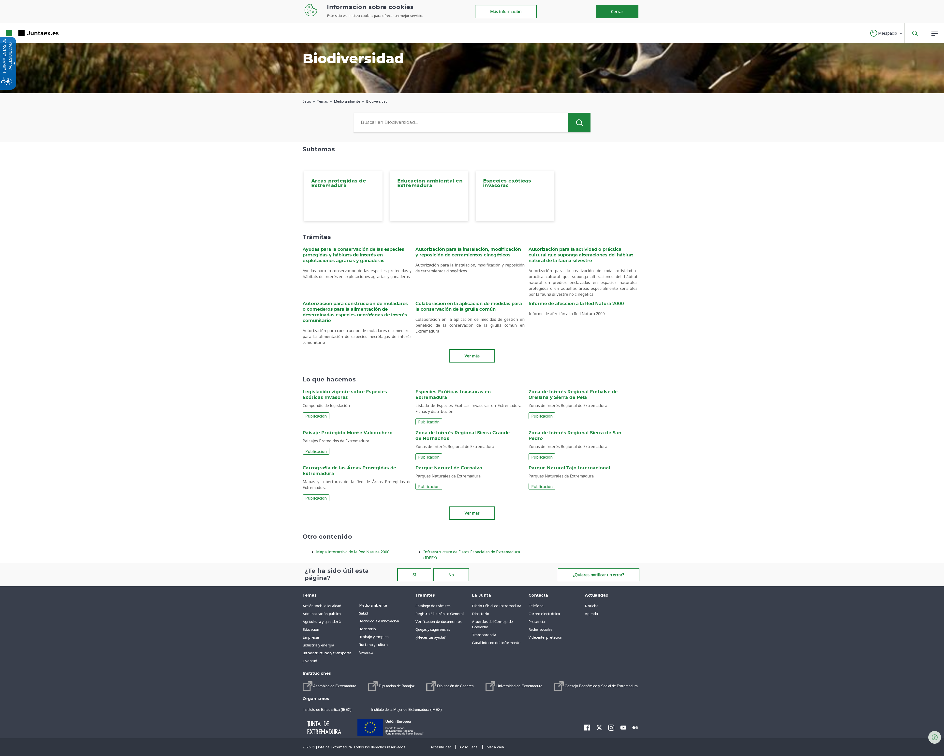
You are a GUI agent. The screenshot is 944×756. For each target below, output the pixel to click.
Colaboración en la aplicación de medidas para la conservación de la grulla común (468, 307)
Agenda (591, 613)
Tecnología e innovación (379, 620)
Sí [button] (414, 574)
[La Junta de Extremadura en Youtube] (623, 727)
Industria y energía (318, 645)
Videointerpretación (545, 637)
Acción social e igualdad (322, 605)
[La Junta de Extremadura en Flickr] (635, 727)
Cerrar (617, 11)
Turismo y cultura (373, 644)
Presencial (537, 621)
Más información (505, 11)
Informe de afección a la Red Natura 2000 (576, 304)
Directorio (480, 613)
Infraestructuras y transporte (327, 652)
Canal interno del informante (496, 642)
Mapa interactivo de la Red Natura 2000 (352, 552)
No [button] (451, 574)
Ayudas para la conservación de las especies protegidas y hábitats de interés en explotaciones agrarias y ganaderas (353, 255)
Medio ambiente (373, 605)
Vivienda (366, 652)
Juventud (310, 660)
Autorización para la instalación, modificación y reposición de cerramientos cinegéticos (468, 252)
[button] (886, 33)
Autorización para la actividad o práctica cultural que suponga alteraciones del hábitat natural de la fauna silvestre (581, 255)
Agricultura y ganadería (322, 621)
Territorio (367, 628)
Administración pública (321, 613)
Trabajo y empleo (374, 636)
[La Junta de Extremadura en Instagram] (611, 727)
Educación (311, 629)
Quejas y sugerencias (432, 629)
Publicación (316, 416)
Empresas (311, 637)
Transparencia (484, 634)
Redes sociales (540, 629)
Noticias (591, 605)
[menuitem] (343, 196)
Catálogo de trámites (432, 605)
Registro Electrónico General (439, 613)
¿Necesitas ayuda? (430, 637)
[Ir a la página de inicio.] (23, 33)
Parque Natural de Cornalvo (448, 468)
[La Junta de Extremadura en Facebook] (587, 727)
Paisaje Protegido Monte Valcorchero (348, 433)
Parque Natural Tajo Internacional (569, 468)
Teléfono (536, 605)
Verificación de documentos (438, 621)
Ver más (472, 356)
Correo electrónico (544, 613)
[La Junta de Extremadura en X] (599, 727)
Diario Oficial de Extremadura (496, 605)
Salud (363, 613)
